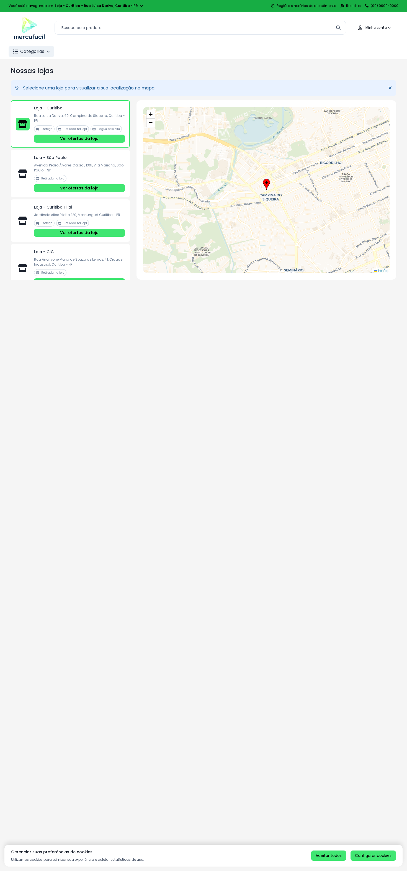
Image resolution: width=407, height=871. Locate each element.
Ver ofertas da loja (79, 138)
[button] (266, 184)
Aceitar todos (329, 855)
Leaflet (382, 270)
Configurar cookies (373, 855)
